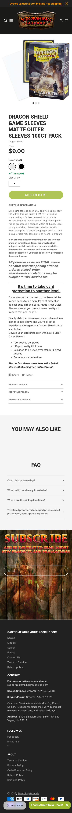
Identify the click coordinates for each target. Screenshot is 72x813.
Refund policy (15, 667)
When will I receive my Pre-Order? (27, 490)
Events (11, 652)
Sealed (11, 637)
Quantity (14, 178)
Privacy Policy (15, 765)
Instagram (13, 741)
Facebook (13, 736)
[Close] (67, 805)
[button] (33, 103)
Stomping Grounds (28, 793)
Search (11, 647)
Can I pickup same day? (21, 480)
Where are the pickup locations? (26, 500)
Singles (11, 642)
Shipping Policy (16, 779)
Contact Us (13, 657)
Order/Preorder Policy (19, 770)
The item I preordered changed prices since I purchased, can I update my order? (33, 512)
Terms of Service (17, 662)
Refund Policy (15, 775)
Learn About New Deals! (47, 805)
